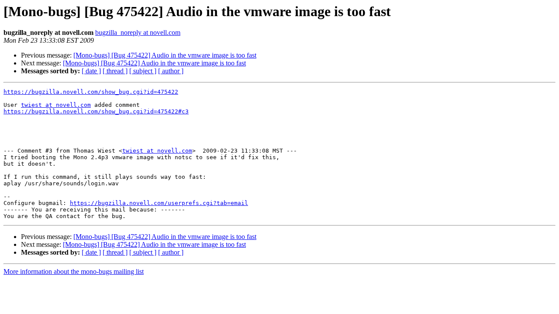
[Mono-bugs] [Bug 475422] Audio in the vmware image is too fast (164, 55)
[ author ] (170, 71)
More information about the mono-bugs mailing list (73, 271)
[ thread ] (115, 71)
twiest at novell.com (56, 105)
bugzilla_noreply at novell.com (137, 32)
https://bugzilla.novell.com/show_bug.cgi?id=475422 (90, 92)
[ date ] (91, 71)
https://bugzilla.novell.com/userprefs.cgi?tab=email (159, 203)
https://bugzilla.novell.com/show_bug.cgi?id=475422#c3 (96, 111)
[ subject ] (142, 71)
